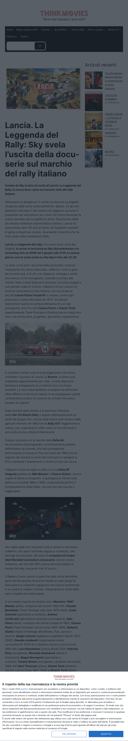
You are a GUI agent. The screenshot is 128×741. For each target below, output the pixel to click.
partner (24, 689)
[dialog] (64, 706)
